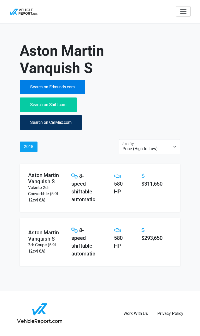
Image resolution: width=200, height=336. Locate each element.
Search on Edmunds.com (52, 86)
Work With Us (135, 313)
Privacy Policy (170, 313)
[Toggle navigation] (183, 11)
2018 (28, 146)
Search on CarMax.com (51, 122)
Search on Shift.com (48, 104)
